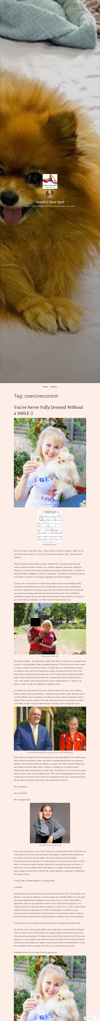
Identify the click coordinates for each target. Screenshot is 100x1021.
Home (45, 387)
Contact (53, 387)
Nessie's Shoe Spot (50, 202)
